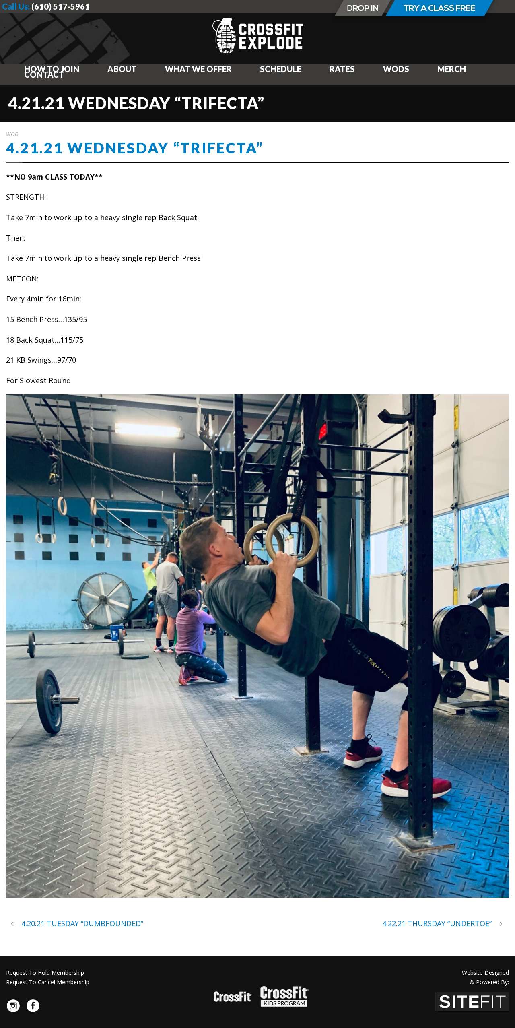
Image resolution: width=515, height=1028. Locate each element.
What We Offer (198, 69)
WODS (396, 69)
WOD (12, 134)
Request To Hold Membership (45, 972)
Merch (451, 69)
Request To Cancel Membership (47, 982)
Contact (44, 74)
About (122, 69)
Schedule (280, 69)
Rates (342, 69)
